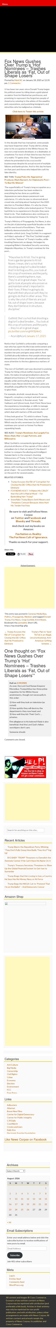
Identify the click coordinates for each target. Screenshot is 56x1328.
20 (34, 1204)
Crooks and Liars (14, 1127)
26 (28, 1209)
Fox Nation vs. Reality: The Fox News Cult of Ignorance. (28, 535)
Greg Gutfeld (28, 619)
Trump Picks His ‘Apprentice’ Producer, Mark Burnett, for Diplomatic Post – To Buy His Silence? (27, 180)
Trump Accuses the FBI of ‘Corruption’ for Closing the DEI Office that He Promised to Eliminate (31, 484)
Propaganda (17, 616)
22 (46, 1204)
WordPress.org (16, 1285)
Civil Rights (12, 1074)
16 (10, 1204)
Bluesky (20, 521)
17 (16, 1204)
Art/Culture (12, 1064)
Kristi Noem (40, 619)
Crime (10, 1077)
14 (40, 1199)
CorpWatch (12, 1123)
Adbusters (12, 1105)
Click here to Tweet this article (28, 111)
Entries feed (15, 1279)
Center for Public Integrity (19, 1117)
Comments (15, 83)
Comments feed (16, 1282)
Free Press (12, 1093)
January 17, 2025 (36, 336)
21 (40, 1204)
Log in (12, 1275)
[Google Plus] (52, 5)
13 (34, 1199)
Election (11, 1083)
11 (22, 1199)
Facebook (35, 517)
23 (10, 1209)
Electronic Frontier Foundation (21, 1133)
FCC (9, 1089)
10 (16, 1199)
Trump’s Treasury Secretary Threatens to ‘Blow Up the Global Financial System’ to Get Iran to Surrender (28, 868)
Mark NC (18, 80)
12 (28, 1199)
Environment (13, 1086)
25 (22, 1209)
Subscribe (15, 1255)
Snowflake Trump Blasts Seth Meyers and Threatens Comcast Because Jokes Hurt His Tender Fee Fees (30, 502)
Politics (7, 616)
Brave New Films (14, 1111)
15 (46, 1199)
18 (22, 1204)
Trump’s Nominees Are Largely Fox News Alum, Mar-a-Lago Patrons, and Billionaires (26, 435)
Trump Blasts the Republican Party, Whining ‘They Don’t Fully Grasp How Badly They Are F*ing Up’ (28, 850)
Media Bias (41, 613)
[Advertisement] (29, 588)
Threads (35, 521)
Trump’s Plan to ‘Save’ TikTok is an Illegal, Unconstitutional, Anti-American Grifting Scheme (41, 637)
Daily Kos (11, 1130)
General (32, 613)
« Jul (9, 1222)
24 (16, 1209)
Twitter (19, 517)
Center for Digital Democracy (20, 1114)
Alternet (11, 1108)
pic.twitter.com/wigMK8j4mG (24, 331)
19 (28, 1204)
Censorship (12, 1071)
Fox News (16, 619)
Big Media (11, 1068)
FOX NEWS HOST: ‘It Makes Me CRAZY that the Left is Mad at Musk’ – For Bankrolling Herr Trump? (29, 493)
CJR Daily (11, 1120)
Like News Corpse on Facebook (26, 1139)
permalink (22, 622)
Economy (11, 1080)
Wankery (28, 616)
